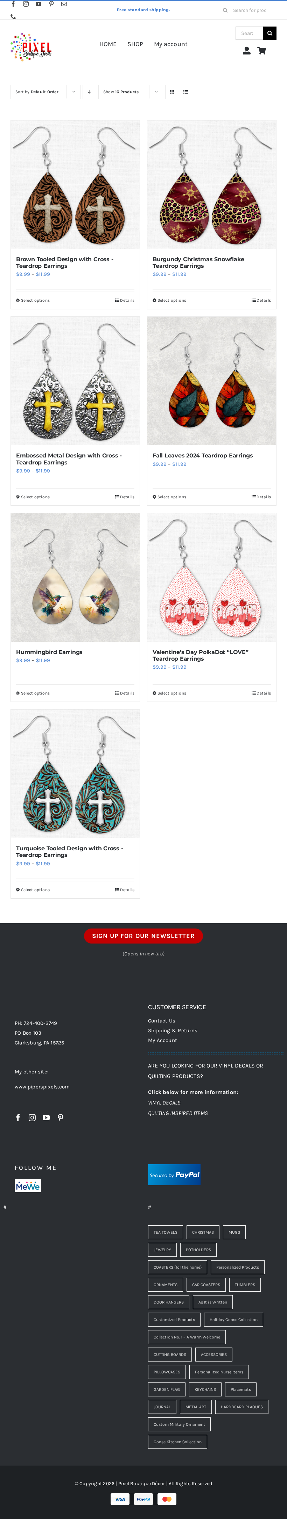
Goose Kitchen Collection (178, 1441)
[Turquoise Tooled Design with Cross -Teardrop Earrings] (75, 774)
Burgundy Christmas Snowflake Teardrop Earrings (198, 262)
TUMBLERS (245, 1284)
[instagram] (26, 4)
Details (127, 300)
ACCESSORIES (214, 1354)
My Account (162, 1040)
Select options (35, 300)
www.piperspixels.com (42, 1087)
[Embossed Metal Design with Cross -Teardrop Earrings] (75, 381)
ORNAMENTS (165, 1284)
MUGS (234, 1232)
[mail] (64, 4)
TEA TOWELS (165, 1232)
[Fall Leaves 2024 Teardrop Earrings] (211, 381)
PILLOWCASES (167, 1372)
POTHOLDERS (198, 1249)
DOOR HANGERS (169, 1302)
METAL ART (196, 1406)
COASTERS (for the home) (178, 1267)
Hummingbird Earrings (49, 652)
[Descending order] (89, 92)
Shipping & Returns (172, 1030)
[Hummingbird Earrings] (75, 577)
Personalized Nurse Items (219, 1372)
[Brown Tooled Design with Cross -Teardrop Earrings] (75, 184)
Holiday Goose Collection (234, 1319)
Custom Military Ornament (179, 1424)
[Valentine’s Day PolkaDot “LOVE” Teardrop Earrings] (211, 577)
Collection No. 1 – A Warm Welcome (187, 1337)
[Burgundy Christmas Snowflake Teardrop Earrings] (211, 184)
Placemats (241, 1389)
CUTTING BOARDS (170, 1354)
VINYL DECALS (164, 1102)
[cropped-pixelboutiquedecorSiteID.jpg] (30, 29)
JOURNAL (162, 1406)
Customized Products (174, 1319)
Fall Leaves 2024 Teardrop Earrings (203, 455)
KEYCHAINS (205, 1389)
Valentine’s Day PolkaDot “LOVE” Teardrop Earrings (200, 655)
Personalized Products (237, 1267)
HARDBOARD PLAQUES (242, 1406)
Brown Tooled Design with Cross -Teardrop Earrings (64, 262)
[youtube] (38, 4)
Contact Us (161, 1021)
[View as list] (186, 92)
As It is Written (212, 1302)
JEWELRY (162, 1249)
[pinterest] (51, 4)
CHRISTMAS (203, 1232)
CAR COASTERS (206, 1284)
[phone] (13, 16)
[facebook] (13, 4)
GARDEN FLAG (167, 1389)
